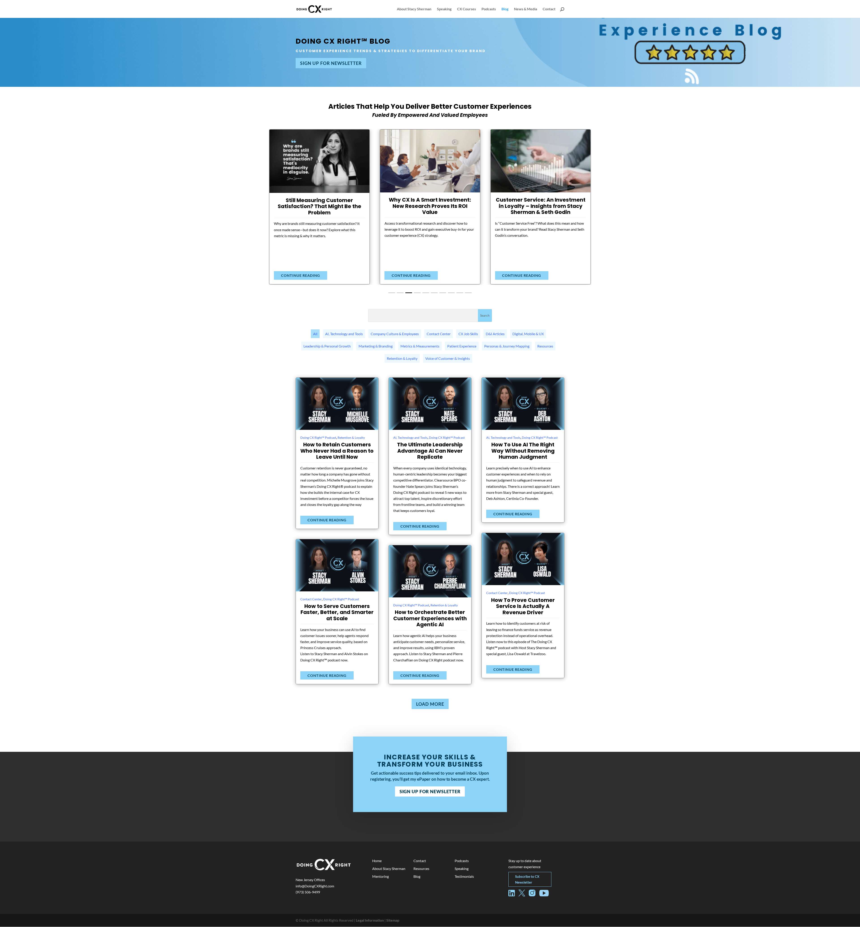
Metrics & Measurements (419, 346)
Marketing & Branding (376, 346)
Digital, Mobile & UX (528, 334)
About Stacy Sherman (414, 9)
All (315, 334)
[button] (391, 292)
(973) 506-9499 (308, 892)
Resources (545, 346)
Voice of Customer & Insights (447, 358)
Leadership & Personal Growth (327, 346)
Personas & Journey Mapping (506, 346)
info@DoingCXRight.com (315, 886)
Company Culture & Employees (395, 334)
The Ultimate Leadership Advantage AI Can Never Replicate (430, 450)
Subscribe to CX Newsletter (527, 879)
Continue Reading (300, 275)
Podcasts (489, 9)
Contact (549, 9)
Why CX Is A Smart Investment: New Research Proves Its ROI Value (430, 206)
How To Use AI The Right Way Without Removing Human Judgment (523, 450)
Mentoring (380, 876)
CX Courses (466, 9)
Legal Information (370, 920)
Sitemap (392, 920)
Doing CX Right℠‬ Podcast (318, 437)
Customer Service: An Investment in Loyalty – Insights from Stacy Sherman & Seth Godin (540, 206)
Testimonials (464, 876)
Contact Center (439, 334)
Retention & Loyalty (402, 358)
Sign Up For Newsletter (331, 63)
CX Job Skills (468, 334)
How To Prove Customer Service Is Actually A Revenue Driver (523, 606)
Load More (430, 704)
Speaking (444, 9)
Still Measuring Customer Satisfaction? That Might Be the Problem (319, 206)
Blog (504, 9)
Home (377, 861)
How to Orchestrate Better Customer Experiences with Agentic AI (430, 618)
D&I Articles (495, 334)
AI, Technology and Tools (344, 334)
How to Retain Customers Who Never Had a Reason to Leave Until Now (337, 450)
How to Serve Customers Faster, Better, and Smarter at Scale (337, 612)
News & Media (525, 9)
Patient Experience (461, 346)
